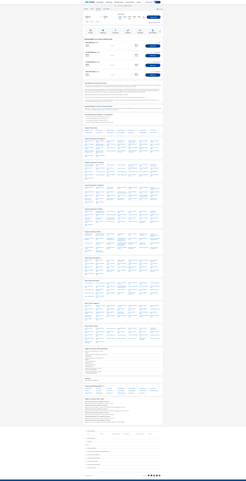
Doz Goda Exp (90, 42)
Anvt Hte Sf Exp (90, 71)
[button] (144, 17)
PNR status (112, 86)
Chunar (136, 46)
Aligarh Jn (88, 46)
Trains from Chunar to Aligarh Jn (91, 380)
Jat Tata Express (91, 52)
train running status (128, 86)
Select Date (153, 46)
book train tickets (91, 85)
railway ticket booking (102, 108)
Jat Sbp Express (91, 62)
